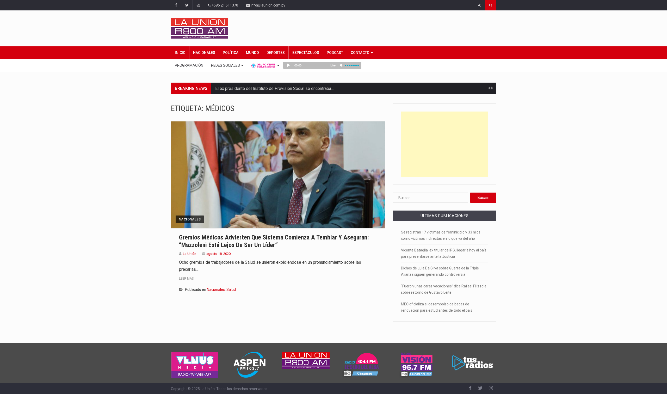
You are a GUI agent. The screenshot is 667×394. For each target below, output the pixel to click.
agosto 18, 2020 (218, 254)
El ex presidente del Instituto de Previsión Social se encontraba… (274, 88)
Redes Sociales (226, 65)
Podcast (335, 53)
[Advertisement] (444, 144)
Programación (189, 65)
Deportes (276, 53)
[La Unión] (333, 28)
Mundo (252, 53)
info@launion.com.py (267, 5)
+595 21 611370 (224, 5)
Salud (231, 289)
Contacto (360, 53)
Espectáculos (305, 53)
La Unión (189, 254)
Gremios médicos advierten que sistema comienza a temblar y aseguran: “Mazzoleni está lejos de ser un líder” (274, 241)
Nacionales (204, 53)
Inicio (180, 53)
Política (230, 53)
